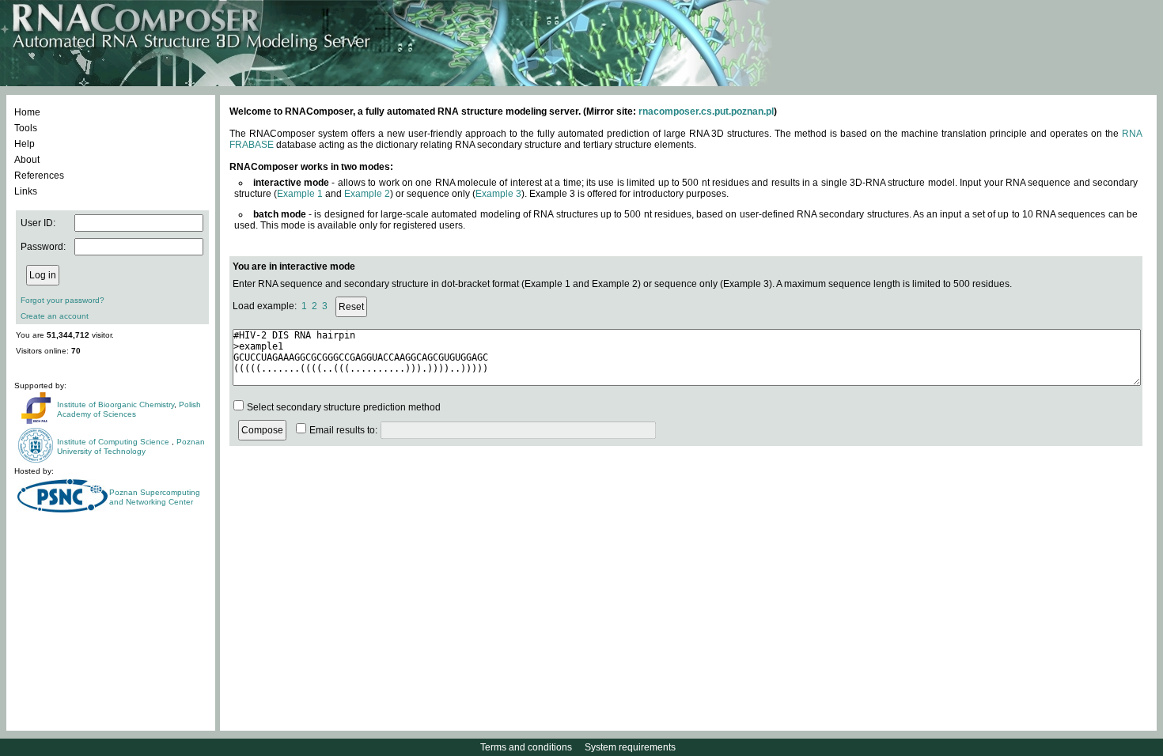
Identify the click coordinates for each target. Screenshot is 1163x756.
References (39, 175)
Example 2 (367, 193)
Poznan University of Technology (131, 446)
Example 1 (300, 193)
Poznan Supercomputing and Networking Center (154, 497)
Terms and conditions (526, 747)
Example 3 (498, 193)
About (27, 159)
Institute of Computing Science (114, 441)
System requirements (630, 747)
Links (25, 191)
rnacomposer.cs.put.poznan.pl (706, 111)
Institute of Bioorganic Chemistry (115, 404)
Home (27, 112)
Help (24, 143)
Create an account (55, 316)
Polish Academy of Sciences (129, 409)
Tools (25, 128)
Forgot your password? (62, 300)
